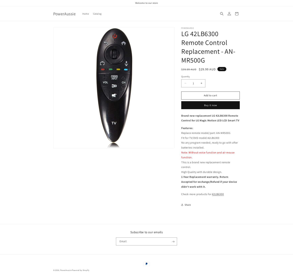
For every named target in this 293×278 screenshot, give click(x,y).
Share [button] (188, 204)
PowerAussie (66, 270)
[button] (222, 13)
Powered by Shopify (80, 270)
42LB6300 (218, 194)
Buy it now (210, 105)
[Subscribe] (173, 242)
